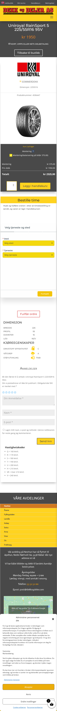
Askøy (6, 523)
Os (5, 540)
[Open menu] (51, 17)
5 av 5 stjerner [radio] (15, 392)
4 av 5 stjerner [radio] (12, 392)
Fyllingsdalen (9, 514)
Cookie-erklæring (19, 707)
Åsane (6, 510)
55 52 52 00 (32, 584)
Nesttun (7, 506)
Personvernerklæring (35, 707)
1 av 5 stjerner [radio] (3, 392)
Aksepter (28, 687)
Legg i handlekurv (35, 186)
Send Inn (46, 441)
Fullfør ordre (28, 314)
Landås (7, 519)
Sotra (6, 527)
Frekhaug (8, 545)
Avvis (28, 694)
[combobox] (27, 243)
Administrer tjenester (12, 680)
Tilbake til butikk (28, 52)
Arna (6, 532)
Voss (6, 536)
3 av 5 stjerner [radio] (9, 392)
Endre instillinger (28, 701)
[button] (53, 619)
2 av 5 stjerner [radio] (6, 392)
